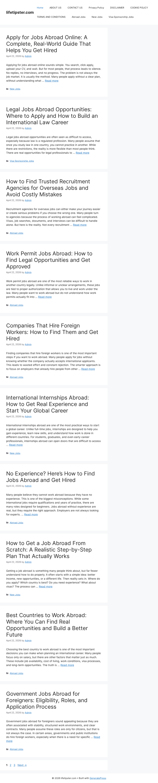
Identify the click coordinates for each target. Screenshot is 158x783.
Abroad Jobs (78, 16)
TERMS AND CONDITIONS (51, 16)
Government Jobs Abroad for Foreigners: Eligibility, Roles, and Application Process (46, 700)
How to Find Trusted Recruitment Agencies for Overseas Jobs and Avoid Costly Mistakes (48, 188)
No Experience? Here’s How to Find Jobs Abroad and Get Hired (50, 476)
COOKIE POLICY (139, 7)
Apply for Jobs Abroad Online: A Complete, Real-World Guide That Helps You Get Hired (48, 43)
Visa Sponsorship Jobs (121, 16)
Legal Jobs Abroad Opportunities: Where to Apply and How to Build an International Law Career (52, 115)
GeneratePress (98, 778)
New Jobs (97, 16)
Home (40, 7)
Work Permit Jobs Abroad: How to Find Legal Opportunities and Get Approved (49, 260)
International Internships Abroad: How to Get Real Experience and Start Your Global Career (47, 404)
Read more (51, 80)
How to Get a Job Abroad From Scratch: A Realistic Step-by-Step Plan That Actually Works (49, 549)
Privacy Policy (96, 7)
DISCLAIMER (117, 7)
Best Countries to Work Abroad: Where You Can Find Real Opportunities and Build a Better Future (47, 625)
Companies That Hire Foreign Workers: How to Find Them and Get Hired (52, 332)
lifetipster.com (20, 12)
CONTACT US (75, 7)
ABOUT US (55, 7)
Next (22, 765)
